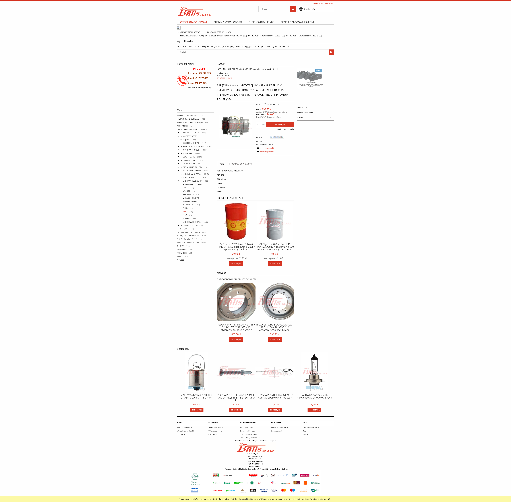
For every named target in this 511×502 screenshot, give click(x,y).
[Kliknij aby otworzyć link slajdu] (315, 78)
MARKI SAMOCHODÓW (187, 115)
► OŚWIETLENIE (187, 156)
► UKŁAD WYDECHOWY (190, 222)
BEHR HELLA (188, 194)
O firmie (306, 434)
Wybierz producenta (305, 113)
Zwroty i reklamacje (184, 427)
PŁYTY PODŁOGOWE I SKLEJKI (190, 122)
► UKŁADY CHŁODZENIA (191, 181)
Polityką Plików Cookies (240, 499)
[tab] (222, 163)
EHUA (185, 208)
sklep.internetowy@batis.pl (200, 87)
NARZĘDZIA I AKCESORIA (188, 235)
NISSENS (187, 218)
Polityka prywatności (279, 427)
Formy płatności (246, 427)
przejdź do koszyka (224, 78)
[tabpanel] (255, 181)
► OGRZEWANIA (187, 163)
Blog (304, 431)
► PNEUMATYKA (187, 160)
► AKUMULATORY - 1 (189, 132)
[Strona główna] (194, 10)
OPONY (180, 246)
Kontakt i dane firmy (311, 427)
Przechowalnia (214, 434)
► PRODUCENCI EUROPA (191, 167)
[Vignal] (195, 101)
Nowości (180, 260)
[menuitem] (194, 22)
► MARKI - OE (186, 153)
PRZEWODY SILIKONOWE (188, 119)
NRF (185, 215)
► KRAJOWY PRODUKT (190, 150)
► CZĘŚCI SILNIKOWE (189, 143)
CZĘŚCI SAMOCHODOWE (188, 129)
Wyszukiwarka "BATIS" (185, 431)
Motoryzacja (182, 126)
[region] (195, 101)
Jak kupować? (276, 431)
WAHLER (186, 191)
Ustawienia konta (215, 431)
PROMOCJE (182, 253)
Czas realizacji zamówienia (250, 437)
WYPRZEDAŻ (182, 249)
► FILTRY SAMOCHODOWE (192, 146)
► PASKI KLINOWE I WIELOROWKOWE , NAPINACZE (191, 201)
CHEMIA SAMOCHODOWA (188, 232)
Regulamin (181, 434)
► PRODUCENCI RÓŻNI (190, 170)
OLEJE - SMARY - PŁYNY (187, 239)
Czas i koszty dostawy (248, 434)
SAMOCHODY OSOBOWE (188, 242)
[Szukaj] (293, 9)
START (180, 256)
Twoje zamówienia (215, 427)
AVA (184, 211)
